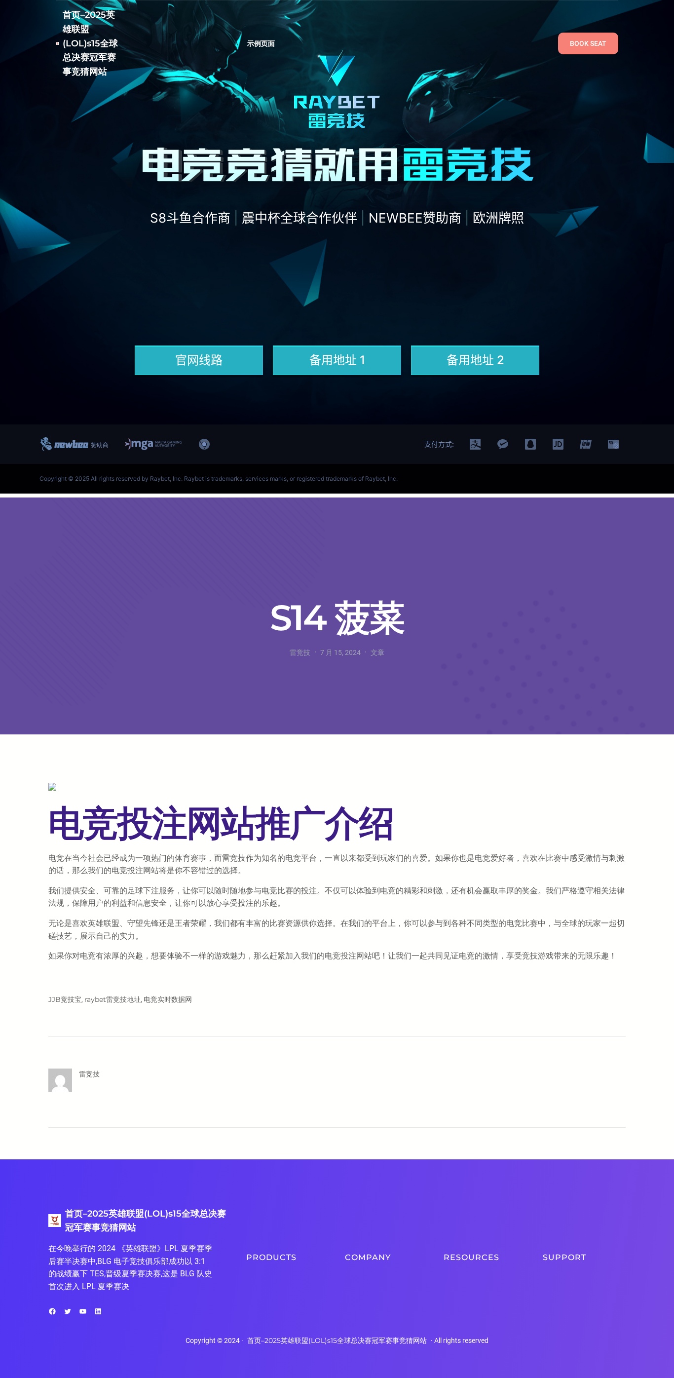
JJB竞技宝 (64, 999)
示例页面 (261, 43)
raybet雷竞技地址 (112, 999)
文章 (377, 652)
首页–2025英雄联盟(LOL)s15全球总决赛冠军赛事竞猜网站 (90, 43)
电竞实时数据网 (168, 999)
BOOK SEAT (588, 43)
